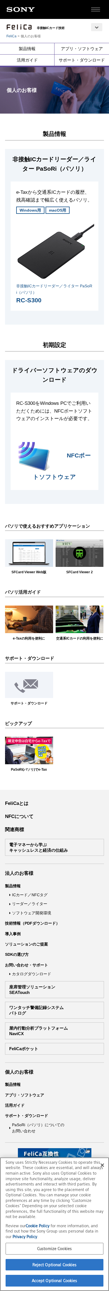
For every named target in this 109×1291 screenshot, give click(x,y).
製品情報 (27, 48)
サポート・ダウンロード (82, 60)
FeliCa (11, 36)
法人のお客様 (19, 873)
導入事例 (13, 934)
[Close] (102, 1165)
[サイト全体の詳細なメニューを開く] (95, 9)
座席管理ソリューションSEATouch (32, 989)
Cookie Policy (38, 1225)
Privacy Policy (25, 1236)
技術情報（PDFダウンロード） (32, 923)
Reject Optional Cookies (54, 1264)
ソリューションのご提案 (26, 944)
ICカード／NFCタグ (30, 895)
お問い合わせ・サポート (26, 965)
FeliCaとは (17, 803)
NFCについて (19, 816)
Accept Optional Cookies (54, 1280)
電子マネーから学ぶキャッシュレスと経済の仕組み (38, 847)
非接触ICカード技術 (51, 28)
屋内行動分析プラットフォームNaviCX (38, 1031)
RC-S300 (28, 300)
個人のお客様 (19, 1072)
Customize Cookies (54, 1248)
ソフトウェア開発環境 (31, 913)
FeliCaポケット (23, 1048)
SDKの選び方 (17, 954)
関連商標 (14, 829)
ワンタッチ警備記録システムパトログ (36, 1010)
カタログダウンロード (31, 974)
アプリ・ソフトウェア (82, 48)
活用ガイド (27, 60)
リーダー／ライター (29, 904)
